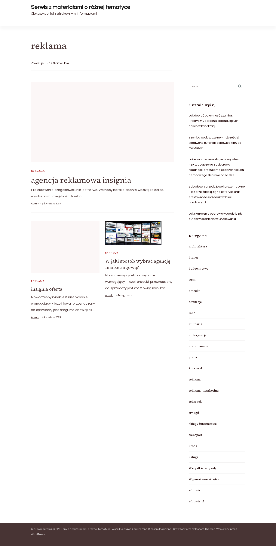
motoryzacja (198, 335)
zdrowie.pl (196, 501)
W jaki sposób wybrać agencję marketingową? (137, 264)
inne (192, 313)
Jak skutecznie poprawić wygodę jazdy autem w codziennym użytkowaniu (215, 216)
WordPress (38, 534)
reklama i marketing (204, 390)
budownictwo (198, 268)
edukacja (195, 302)
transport (195, 435)
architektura (198, 246)
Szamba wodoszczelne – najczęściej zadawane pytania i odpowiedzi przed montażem (215, 143)
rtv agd (194, 413)
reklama (38, 170)
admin (35, 203)
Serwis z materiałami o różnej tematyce (80, 7)
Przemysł (195, 368)
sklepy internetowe (203, 424)
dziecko (194, 291)
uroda (193, 446)
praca (193, 357)
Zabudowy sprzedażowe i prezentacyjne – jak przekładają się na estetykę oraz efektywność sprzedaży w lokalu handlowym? (217, 194)
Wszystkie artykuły (203, 468)
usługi (193, 457)
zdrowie (195, 490)
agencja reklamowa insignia (81, 180)
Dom (192, 280)
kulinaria (195, 324)
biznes (193, 257)
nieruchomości (199, 346)
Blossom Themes (204, 529)
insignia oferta (46, 289)
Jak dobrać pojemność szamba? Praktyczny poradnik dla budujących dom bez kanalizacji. (213, 121)
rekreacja (195, 401)
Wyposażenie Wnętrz (204, 479)
